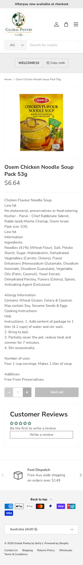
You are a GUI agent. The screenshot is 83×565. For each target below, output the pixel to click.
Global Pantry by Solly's (28, 543)
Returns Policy (46, 550)
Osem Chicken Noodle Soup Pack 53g (38, 79)
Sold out (56, 392)
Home (8, 79)
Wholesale (65, 550)
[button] (66, 24)
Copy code (57, 63)
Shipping (27, 550)
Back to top (39, 499)
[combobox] (41, 45)
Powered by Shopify (56, 543)
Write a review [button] (41, 434)
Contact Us (11, 550)
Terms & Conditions (16, 554)
